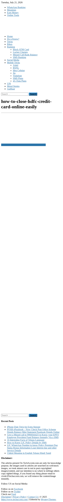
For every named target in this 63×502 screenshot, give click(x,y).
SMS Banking (19, 57)
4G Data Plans (19, 81)
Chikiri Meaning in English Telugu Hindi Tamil (29, 453)
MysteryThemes (48, 499)
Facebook (18, 489)
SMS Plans (18, 78)
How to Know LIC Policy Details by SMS (27, 442)
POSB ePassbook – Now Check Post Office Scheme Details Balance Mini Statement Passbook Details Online (33, 430)
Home (10, 36)
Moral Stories (13, 86)
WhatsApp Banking (16, 7)
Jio (14, 73)
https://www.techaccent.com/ (14, 499)
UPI (9, 83)
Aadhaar (11, 89)
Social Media (13, 60)
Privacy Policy (19, 497)
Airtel (15, 65)
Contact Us (33, 497)
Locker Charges (20, 52)
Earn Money (13, 12)
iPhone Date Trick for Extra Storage (23, 427)
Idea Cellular (19, 70)
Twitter (17, 491)
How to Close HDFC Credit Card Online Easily (23, 145)
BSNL (16, 68)
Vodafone (17, 75)
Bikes (9, 44)
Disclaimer (6, 497)
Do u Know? (13, 39)
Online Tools (13, 15)
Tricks (10, 41)
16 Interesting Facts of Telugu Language (25, 440)
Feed (13, 494)
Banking (11, 47)
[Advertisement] (31, 280)
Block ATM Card (21, 49)
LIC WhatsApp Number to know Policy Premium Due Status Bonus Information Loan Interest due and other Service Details (32, 448)
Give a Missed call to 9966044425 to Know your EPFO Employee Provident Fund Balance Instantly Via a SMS (33, 436)
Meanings (11, 10)
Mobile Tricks (13, 62)
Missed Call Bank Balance (25, 54)
